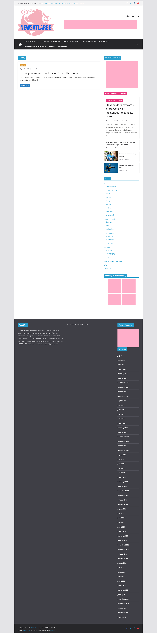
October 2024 (122, 446)
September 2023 (123, 504)
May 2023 (120, 522)
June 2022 (121, 572)
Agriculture (110, 225)
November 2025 (123, 387)
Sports (108, 194)
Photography (110, 254)
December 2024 (123, 437)
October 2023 (122, 500)
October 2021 (122, 608)
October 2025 (122, 392)
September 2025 (123, 396)
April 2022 (121, 581)
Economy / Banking (49, 42)
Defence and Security (113, 190)
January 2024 (122, 486)
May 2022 (120, 577)
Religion (109, 250)
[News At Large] (20, 44)
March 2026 (121, 369)
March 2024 (121, 477)
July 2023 (120, 513)
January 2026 (122, 378)
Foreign (108, 201)
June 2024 (121, 464)
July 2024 (120, 459)
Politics (23, 65)
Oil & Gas (109, 243)
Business (109, 222)
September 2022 (123, 558)
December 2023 (123, 491)
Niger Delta (110, 240)
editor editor (35, 69)
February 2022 (122, 590)
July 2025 (120, 405)
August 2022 (121, 563)
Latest (51, 47)
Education (109, 211)
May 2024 (120, 468)
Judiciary (109, 208)
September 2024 (123, 450)
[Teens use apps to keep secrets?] (111, 156)
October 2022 (122, 554)
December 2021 (123, 599)
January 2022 (122, 595)
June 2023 (121, 518)
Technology (110, 229)
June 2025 (121, 410)
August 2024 (121, 455)
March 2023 (121, 531)
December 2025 (123, 383)
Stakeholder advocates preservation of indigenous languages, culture (120, 110)
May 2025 (120, 414)
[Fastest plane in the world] (111, 168)
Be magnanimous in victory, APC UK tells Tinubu (49, 73)
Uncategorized (111, 215)
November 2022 (123, 549)
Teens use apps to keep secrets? (127, 155)
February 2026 (122, 374)
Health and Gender (71, 42)
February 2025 (122, 428)
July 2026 (120, 356)
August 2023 (121, 509)
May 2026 (120, 365)
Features (109, 257)
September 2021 (123, 613)
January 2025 (122, 432)
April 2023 (121, 527)
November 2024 (123, 441)
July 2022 (120, 567)
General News (30, 42)
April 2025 (121, 419)
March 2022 (121, 585)
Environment (87, 42)
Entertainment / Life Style (35, 47)
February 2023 (122, 536)
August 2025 (121, 401)
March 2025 (121, 423)
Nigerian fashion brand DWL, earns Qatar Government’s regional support (120, 143)
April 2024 (121, 473)
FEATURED (103, 42)
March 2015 (121, 617)
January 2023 (122, 540)
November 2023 (123, 495)
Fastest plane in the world (126, 166)
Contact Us (62, 47)
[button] (37, 41)
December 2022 (123, 545)
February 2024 (122, 482)
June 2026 (121, 360)
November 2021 (123, 604)
